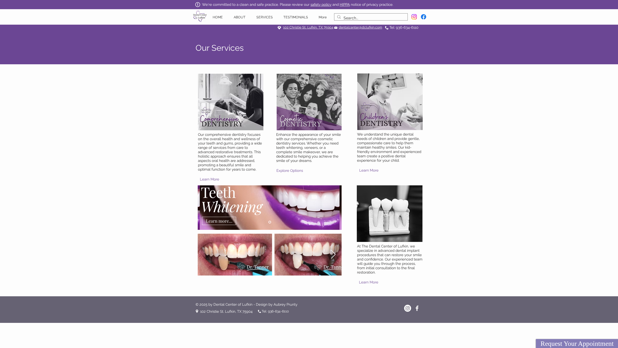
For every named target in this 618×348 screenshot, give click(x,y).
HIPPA (345, 4)
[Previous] (204, 207)
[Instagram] (414, 16)
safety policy (320, 4)
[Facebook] (423, 16)
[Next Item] (333, 254)
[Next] (335, 207)
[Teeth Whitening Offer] (269, 222)
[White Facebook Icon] (417, 308)
